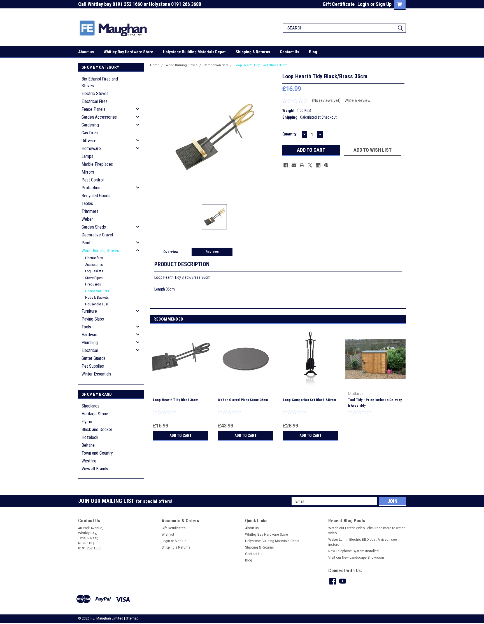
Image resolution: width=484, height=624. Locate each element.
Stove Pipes (94, 278)
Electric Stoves (95, 93)
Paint (86, 242)
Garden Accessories (99, 117)
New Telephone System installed (353, 551)
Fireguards (93, 284)
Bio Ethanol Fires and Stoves (100, 82)
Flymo (87, 421)
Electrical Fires (95, 101)
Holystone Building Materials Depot (194, 51)
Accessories (94, 265)
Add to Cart (180, 435)
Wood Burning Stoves (100, 250)
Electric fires (94, 258)
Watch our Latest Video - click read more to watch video (367, 530)
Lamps (87, 156)
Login (363, 4)
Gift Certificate (339, 4)
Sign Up (384, 4)
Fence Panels (93, 109)
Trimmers (90, 211)
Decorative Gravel (97, 235)
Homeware (91, 148)
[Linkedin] (318, 165)
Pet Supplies (93, 366)
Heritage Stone (95, 413)
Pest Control (93, 180)
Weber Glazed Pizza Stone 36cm (243, 400)
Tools (86, 327)
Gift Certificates (174, 528)
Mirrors (88, 172)
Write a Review (358, 100)
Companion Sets (97, 291)
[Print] (302, 165)
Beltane (88, 445)
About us (86, 51)
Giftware (89, 140)
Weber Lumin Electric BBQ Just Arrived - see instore (362, 542)
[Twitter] (310, 165)
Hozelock (90, 437)
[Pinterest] (326, 165)
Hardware (90, 334)
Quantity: (289, 134)
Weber (87, 219)
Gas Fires (90, 132)
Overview (170, 252)
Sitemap (132, 618)
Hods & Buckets (97, 297)
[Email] (294, 165)
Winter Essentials (96, 374)
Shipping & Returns (253, 51)
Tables (87, 203)
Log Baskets (94, 271)
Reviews (212, 252)
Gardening (90, 125)
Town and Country (97, 453)
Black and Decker (97, 429)
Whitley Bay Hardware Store (128, 51)
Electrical (90, 350)
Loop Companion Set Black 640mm (309, 400)
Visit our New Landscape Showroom (356, 557)
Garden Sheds (94, 227)
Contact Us (289, 51)
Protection (91, 187)
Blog (313, 51)
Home (154, 65)
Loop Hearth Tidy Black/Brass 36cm (260, 65)
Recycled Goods (96, 195)
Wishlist (168, 534)
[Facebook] (285, 165)
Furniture (89, 311)
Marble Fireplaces (97, 164)
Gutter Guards (94, 358)
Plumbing (90, 342)
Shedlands (90, 406)
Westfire (89, 461)
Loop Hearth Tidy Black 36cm (175, 400)
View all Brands (95, 468)
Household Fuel (96, 304)
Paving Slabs (93, 319)
